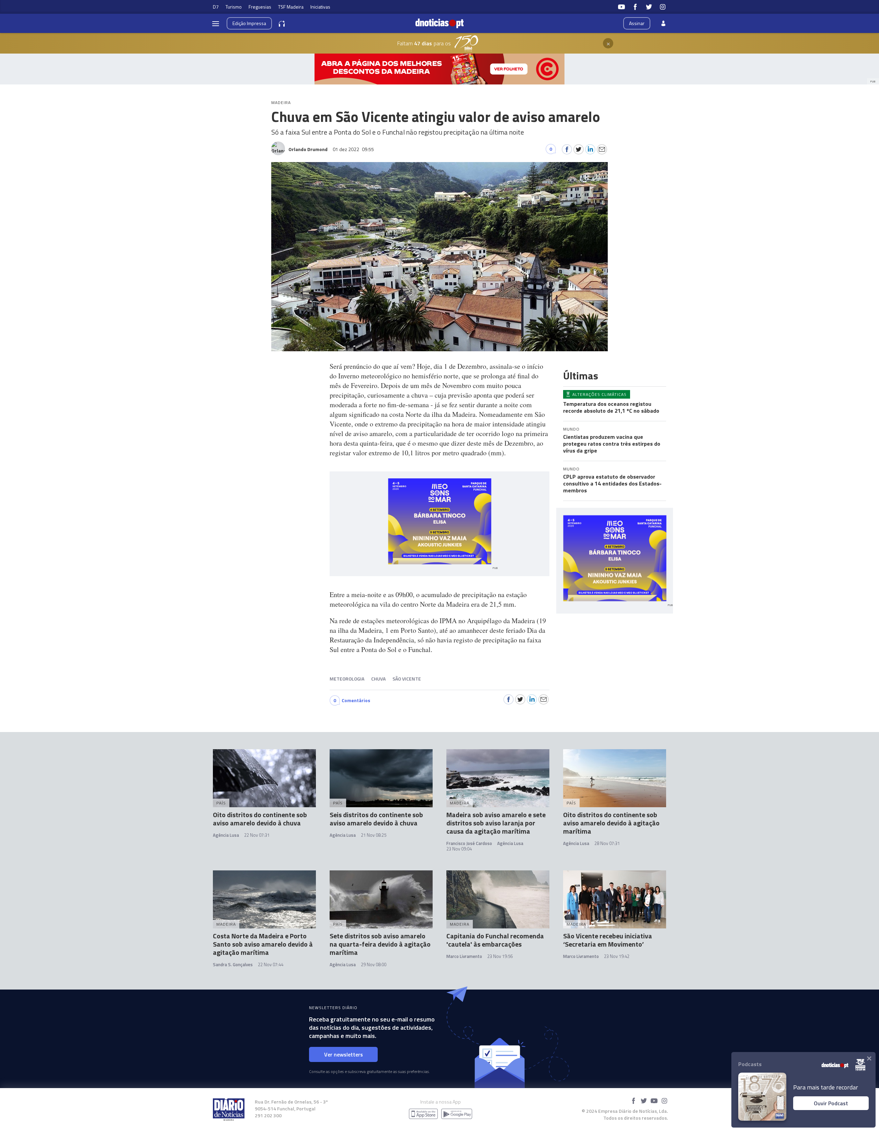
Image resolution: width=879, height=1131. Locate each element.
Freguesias (260, 6)
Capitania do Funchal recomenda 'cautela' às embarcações (495, 939)
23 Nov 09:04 (459, 848)
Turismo (234, 6)
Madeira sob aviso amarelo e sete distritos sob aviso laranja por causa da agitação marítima (496, 822)
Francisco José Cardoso (469, 843)
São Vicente (406, 678)
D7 (216, 6)
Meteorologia (347, 678)
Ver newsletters (343, 1054)
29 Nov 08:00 (373, 964)
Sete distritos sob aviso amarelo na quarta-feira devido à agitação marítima (380, 944)
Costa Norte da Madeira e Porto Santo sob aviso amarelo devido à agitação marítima (263, 944)
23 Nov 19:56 (500, 956)
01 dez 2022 (353, 149)
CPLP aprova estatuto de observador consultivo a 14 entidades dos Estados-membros (612, 483)
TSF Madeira (291, 6)
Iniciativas (320, 6)
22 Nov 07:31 (257, 835)
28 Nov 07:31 (607, 843)
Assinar (636, 23)
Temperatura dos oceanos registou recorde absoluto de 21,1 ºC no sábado (611, 407)
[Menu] (215, 23)
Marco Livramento (464, 956)
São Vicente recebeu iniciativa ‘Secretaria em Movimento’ (607, 939)
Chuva (378, 678)
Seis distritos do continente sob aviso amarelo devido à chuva (376, 818)
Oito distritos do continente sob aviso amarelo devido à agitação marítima (611, 822)
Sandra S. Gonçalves (233, 964)
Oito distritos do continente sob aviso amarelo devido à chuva (260, 818)
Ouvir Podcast (831, 1103)
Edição (249, 23)
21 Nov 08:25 (373, 835)
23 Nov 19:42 (616, 956)
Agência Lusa (226, 835)
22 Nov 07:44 (270, 964)
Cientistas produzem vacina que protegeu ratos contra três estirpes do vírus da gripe (611, 444)
